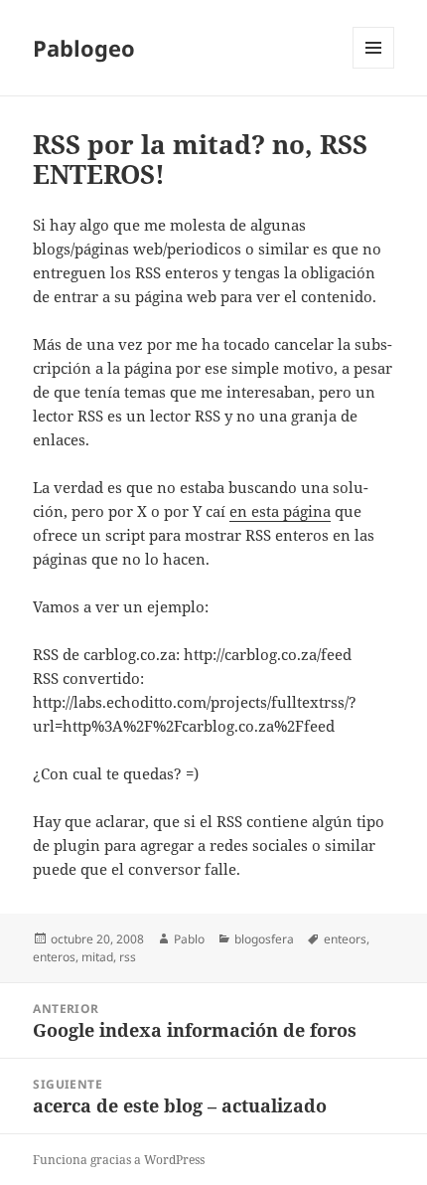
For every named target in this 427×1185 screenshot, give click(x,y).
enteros (54, 956)
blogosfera (264, 939)
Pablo (189, 939)
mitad (97, 956)
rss (127, 956)
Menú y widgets (374, 68)
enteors (345, 939)
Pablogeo (84, 48)
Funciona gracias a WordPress (119, 1159)
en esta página (280, 511)
